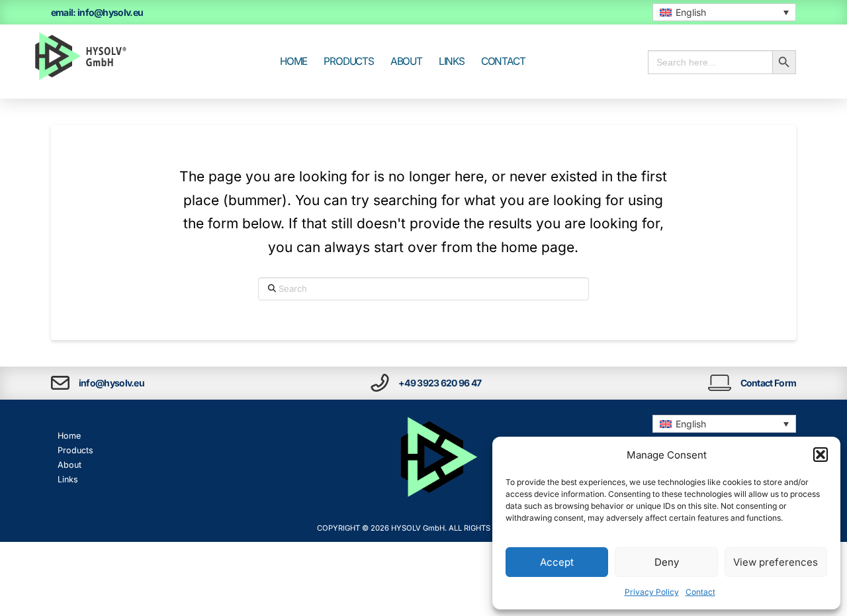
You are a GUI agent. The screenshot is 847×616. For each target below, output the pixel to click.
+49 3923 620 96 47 (439, 382)
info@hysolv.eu (111, 382)
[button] (820, 454)
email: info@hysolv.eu (97, 12)
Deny (666, 562)
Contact (700, 592)
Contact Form (768, 382)
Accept (557, 562)
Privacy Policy (652, 592)
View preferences (775, 562)
